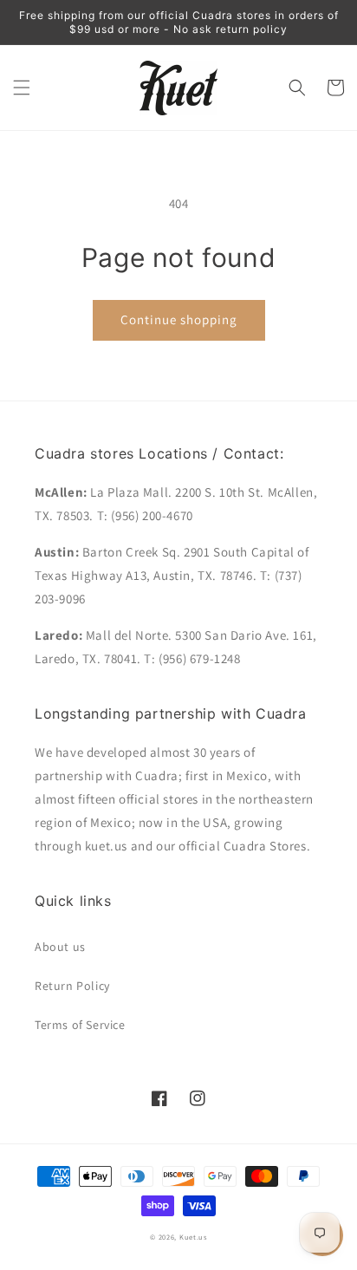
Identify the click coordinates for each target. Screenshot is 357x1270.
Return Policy (72, 985)
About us (60, 946)
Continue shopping (178, 319)
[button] (22, 87)
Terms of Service (80, 1024)
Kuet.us (193, 1236)
